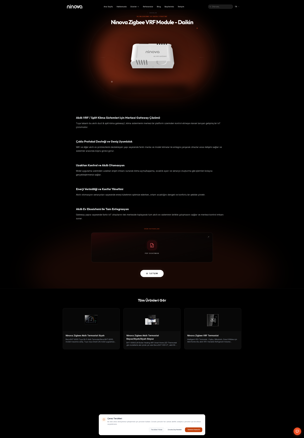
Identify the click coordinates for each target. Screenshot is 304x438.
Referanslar (148, 7)
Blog (159, 7)
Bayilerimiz (169, 7)
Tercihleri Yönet (156, 430)
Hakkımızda (122, 7)
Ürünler (133, 7)
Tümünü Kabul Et (193, 430)
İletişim (181, 7)
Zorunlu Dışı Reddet (175, 430)
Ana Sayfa (108, 7)
